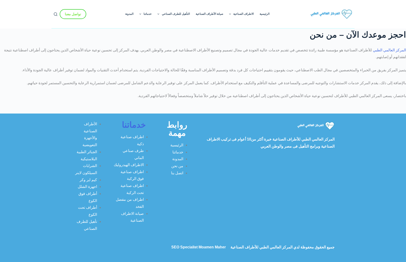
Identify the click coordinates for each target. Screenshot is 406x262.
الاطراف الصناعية (243, 13)
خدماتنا (148, 13)
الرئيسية (264, 13)
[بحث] (55, 14)
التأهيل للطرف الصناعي (176, 13)
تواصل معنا (73, 14)
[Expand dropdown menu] (230, 14)
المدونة (129, 13)
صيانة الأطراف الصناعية (209, 13)
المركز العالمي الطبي (389, 50)
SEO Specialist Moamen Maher (198, 247)
